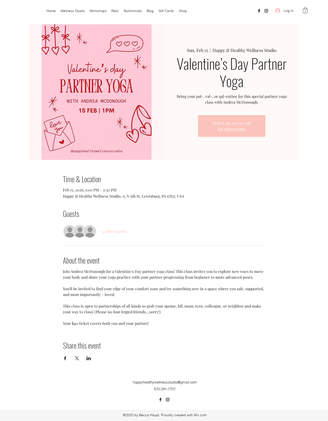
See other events (231, 128)
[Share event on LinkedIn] (88, 358)
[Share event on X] (77, 358)
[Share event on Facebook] (65, 358)
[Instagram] (266, 10)
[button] (305, 10)
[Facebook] (259, 10)
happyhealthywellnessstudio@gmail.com (165, 382)
